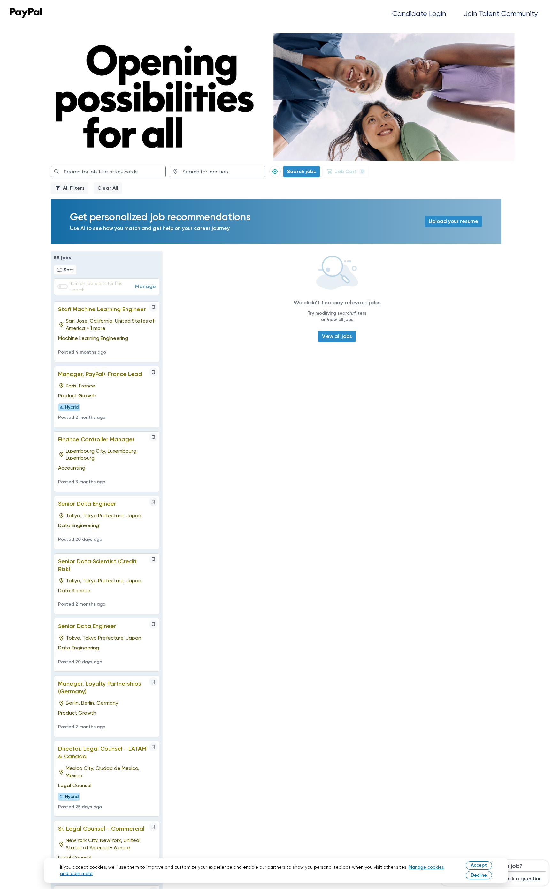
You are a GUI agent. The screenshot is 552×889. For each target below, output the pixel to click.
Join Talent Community (501, 14)
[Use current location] (275, 171)
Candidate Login (419, 14)
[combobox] (108, 171)
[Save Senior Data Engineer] (153, 501)
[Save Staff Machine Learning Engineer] (153, 307)
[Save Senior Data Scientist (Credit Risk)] (153, 559)
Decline (479, 875)
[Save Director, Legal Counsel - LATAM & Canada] (153, 746)
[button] (65, 269)
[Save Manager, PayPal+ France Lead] (153, 372)
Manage (145, 286)
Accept (479, 865)
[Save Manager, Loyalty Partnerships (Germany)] (153, 681)
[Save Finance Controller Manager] (153, 437)
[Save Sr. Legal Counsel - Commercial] (153, 826)
